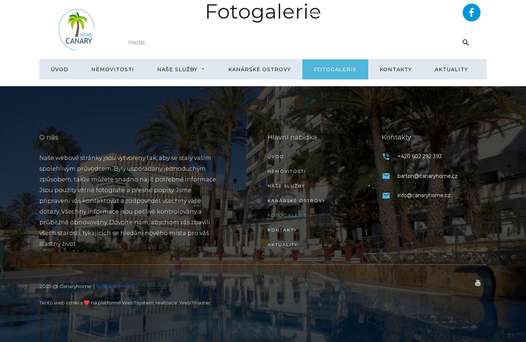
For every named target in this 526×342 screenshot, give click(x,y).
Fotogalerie (335, 69)
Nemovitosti (112, 69)
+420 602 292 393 (415, 13)
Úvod (59, 69)
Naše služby (177, 69)
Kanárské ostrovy (259, 69)
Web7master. (195, 303)
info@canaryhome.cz (341, 13)
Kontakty (396, 69)
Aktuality (451, 69)
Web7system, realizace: (150, 303)
